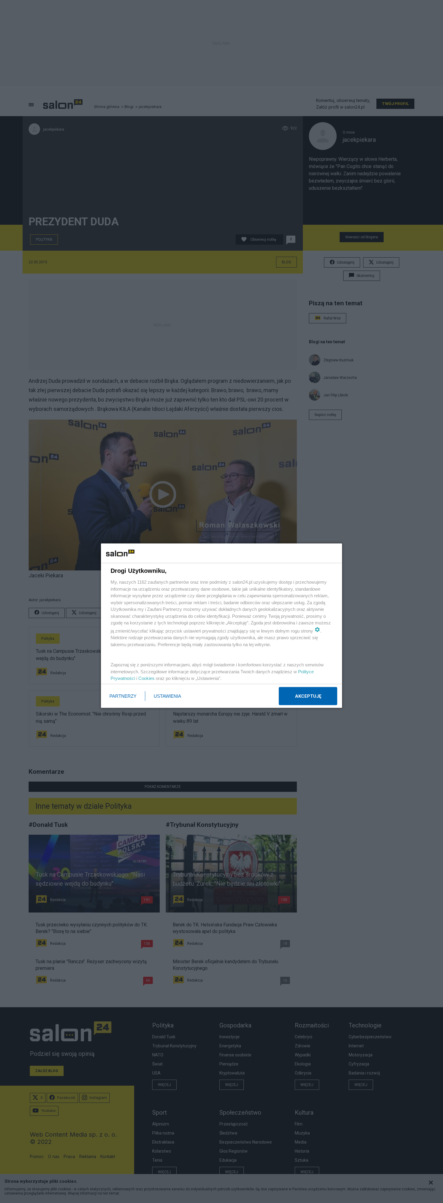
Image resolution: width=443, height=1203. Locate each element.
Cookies (146, 678)
